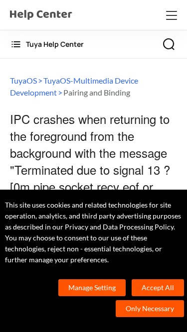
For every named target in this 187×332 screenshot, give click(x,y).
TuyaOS (23, 80)
